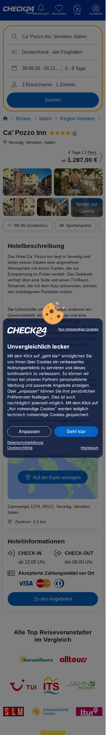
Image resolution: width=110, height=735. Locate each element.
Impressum (89, 448)
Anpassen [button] (29, 431)
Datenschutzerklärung (25, 442)
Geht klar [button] (76, 431)
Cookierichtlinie (20, 448)
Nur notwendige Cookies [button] (78, 329)
